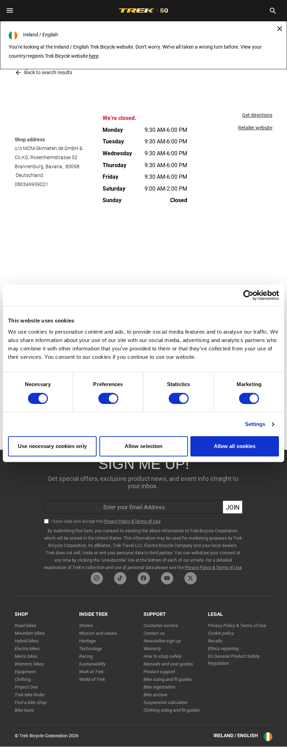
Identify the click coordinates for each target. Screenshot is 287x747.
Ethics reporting (223, 648)
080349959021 (31, 184)
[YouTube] (167, 578)
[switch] (108, 398)
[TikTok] (120, 578)
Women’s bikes (29, 664)
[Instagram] (97, 578)
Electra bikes (27, 648)
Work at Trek (91, 671)
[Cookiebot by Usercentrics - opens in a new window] (248, 295)
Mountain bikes (30, 633)
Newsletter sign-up (162, 640)
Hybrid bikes (27, 640)
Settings (255, 424)
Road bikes (25, 625)
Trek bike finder (30, 694)
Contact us (154, 633)
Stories (86, 625)
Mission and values (98, 633)
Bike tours (24, 710)
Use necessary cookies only (52, 446)
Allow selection (144, 446)
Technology (90, 648)
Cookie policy (221, 633)
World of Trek (92, 679)
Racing (86, 656)
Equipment (25, 671)
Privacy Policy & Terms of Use (237, 625)
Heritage (87, 640)
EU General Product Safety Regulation (234, 660)
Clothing (23, 679)
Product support (159, 671)
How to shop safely (162, 656)
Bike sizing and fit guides (168, 679)
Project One (26, 687)
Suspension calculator (166, 702)
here (93, 56)
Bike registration (159, 687)
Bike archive (155, 694)
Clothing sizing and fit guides (172, 710)
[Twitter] (190, 578)
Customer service (161, 625)
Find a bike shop (31, 702)
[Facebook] (144, 578)
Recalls (215, 640)
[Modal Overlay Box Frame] (143, 511)
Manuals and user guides (168, 664)
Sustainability (92, 664)
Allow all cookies (235, 446)
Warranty (152, 648)
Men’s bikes (26, 656)
